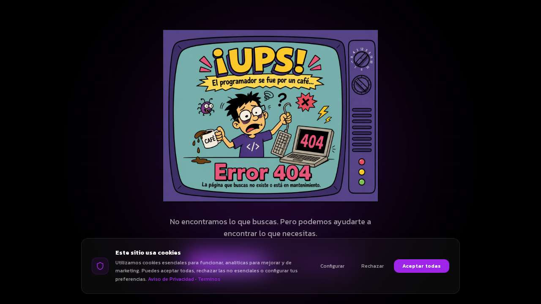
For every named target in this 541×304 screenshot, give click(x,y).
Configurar (332, 266)
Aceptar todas (421, 266)
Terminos (209, 279)
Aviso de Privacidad (171, 279)
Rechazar (372, 266)
